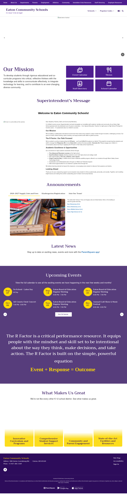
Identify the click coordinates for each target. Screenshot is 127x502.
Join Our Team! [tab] (75, 193)
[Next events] (122, 314)
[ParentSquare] (49, 488)
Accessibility (118, 461)
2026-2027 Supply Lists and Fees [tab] (24, 193)
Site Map (116, 458)
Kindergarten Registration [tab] (53, 193)
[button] (92, 10)
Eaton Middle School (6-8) (75, 209)
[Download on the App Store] (77, 488)
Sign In (116, 464)
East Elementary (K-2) (73, 204)
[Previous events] (5, 314)
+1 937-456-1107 (15, 463)
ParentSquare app (90, 251)
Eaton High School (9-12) (74, 212)
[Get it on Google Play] (63, 488)
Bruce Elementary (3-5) (74, 206)
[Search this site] (123, 11)
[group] (19, 425)
